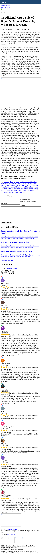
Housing (8, 185)
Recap (36, 188)
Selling (20, 190)
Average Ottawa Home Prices (25, 182)
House (3, 185)
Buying (7, 183)
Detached (33, 183)
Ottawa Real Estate (14, 188)
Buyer (2, 183)
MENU (4, 2)
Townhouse (11, 192)
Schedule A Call (5, 7)
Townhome (4, 192)
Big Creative (11, 534)
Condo (24, 183)
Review (8, 190)
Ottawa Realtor (25, 188)
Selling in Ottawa (28, 190)
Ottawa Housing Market (12, 187)
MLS (23, 185)
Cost (28, 183)
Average (12, 182)
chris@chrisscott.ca (11, 268)
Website (22, 205)
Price (31, 188)
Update (22, 192)
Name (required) (25, 199)
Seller (15, 190)
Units (17, 192)
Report (3, 190)
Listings (13, 185)
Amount (6, 182)
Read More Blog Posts (7, 260)
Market (19, 185)
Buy (35, 182)
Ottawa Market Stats (26, 187)
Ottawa (28, 185)
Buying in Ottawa (15, 183)
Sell (12, 190)
